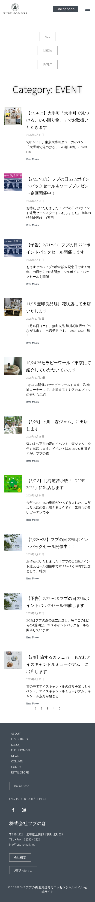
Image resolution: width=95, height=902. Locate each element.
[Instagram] (23, 809)
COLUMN (17, 761)
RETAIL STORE (20, 772)
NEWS (15, 756)
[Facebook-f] (13, 809)
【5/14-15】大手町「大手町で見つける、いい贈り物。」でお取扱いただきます (57, 120)
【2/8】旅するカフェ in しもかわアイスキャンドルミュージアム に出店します (58, 664)
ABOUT (16, 733)
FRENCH (28, 799)
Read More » (32, 159)
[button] (88, 9)
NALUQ (16, 745)
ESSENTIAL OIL (20, 739)
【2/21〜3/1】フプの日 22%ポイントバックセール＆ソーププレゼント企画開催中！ (57, 186)
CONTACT (17, 767)
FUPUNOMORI (20, 750)
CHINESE (41, 799)
